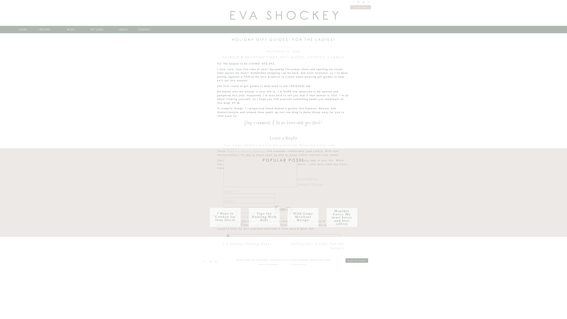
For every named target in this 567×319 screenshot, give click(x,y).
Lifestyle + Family (326, 57)
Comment (233, 154)
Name (230, 191)
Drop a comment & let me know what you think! (283, 123)
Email (230, 201)
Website (231, 211)
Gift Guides (293, 57)
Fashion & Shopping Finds (250, 57)
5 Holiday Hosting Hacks (248, 244)
